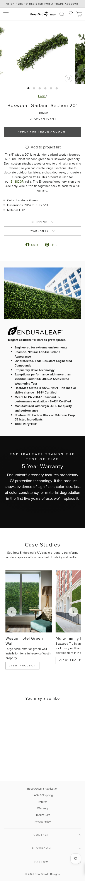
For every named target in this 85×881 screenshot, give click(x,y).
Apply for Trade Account (43, 131)
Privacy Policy (42, 822)
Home (42, 96)
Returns (42, 802)
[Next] (73, 612)
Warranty (42, 808)
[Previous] (12, 612)
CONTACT (41, 835)
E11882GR (17, 181)
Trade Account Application (42, 789)
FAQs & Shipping (42, 795)
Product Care (42, 815)
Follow (41, 862)
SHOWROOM (41, 848)
